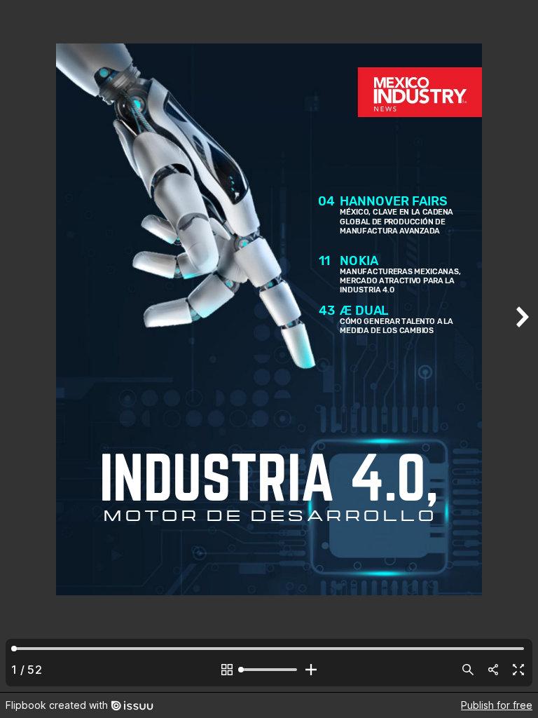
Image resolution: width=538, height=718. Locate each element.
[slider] (269, 670)
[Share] (493, 670)
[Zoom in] (311, 670)
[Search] (468, 670)
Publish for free (496, 705)
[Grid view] (227, 670)
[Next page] (521, 346)
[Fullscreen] (518, 670)
